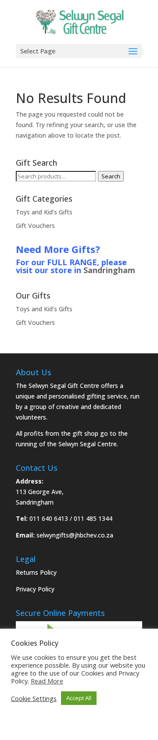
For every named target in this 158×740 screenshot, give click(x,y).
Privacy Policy (35, 589)
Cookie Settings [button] (34, 698)
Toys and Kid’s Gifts (44, 212)
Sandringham (109, 270)
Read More (47, 681)
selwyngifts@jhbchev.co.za (74, 535)
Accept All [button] (78, 698)
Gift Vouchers (35, 225)
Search (110, 176)
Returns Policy (36, 572)
